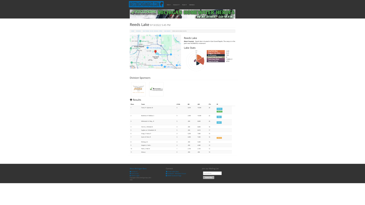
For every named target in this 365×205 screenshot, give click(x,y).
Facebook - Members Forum (176, 173)
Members (192, 5)
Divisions (175, 5)
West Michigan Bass (138, 168)
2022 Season (167, 31)
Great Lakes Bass (173, 171)
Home (132, 31)
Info (168, 5)
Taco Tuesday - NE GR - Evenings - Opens (152, 31)
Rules (184, 5)
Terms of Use (134, 173)
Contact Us (134, 171)
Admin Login (135, 176)
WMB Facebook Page (174, 176)
